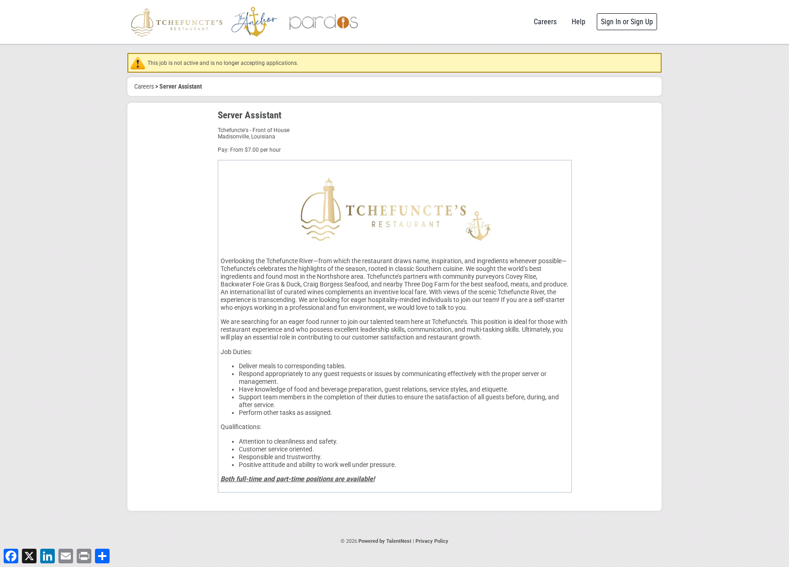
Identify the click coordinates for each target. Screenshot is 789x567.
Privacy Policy (432, 541)
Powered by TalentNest (385, 541)
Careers (545, 21)
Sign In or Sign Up (627, 21)
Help (578, 21)
